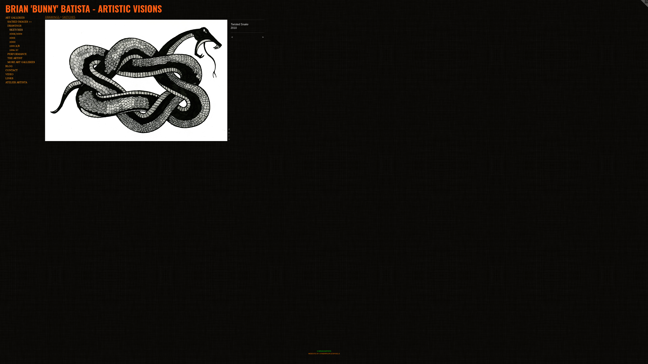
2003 (12, 37)
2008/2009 (15, 33)
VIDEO (9, 74)
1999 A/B (14, 46)
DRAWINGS (14, 25)
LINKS (9, 78)
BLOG (8, 66)
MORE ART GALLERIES (21, 62)
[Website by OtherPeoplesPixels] (641, 6)
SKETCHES (16, 29)
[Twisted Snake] (136, 80)
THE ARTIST (14, 58)
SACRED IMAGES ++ (19, 21)
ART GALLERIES (15, 17)
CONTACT (11, 70)
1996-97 (13, 50)
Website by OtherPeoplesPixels (324, 354)
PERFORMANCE (17, 54)
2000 (12, 41)
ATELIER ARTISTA (16, 82)
